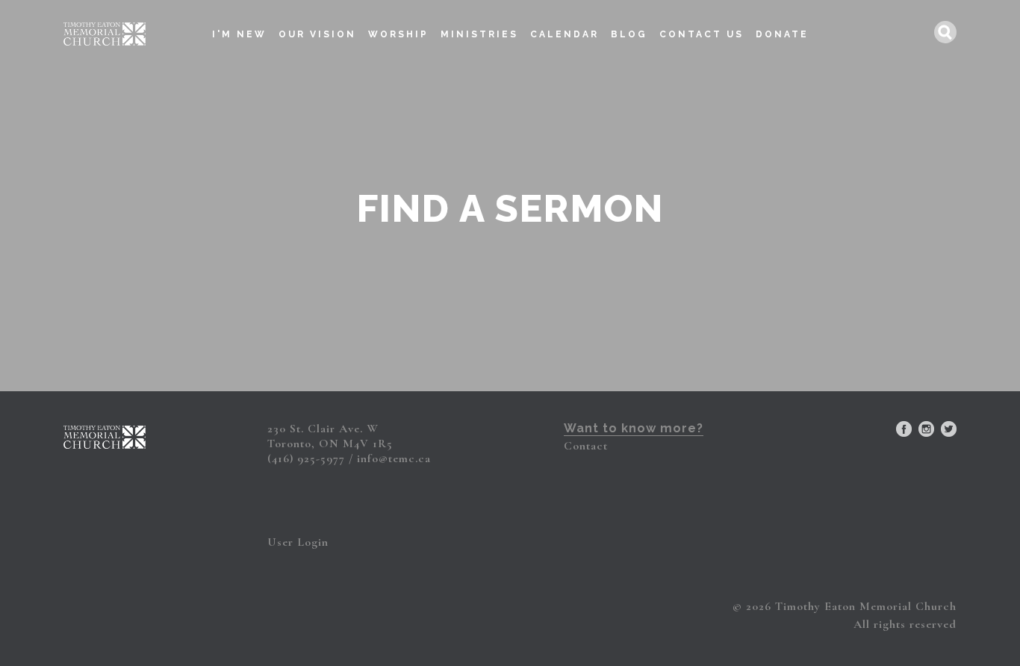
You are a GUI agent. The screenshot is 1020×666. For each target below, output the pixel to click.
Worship (398, 34)
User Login (298, 542)
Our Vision (317, 34)
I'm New (239, 34)
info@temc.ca (394, 458)
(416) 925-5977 (306, 458)
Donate (782, 34)
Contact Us (701, 34)
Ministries (479, 34)
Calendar (564, 34)
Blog (629, 34)
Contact (586, 445)
